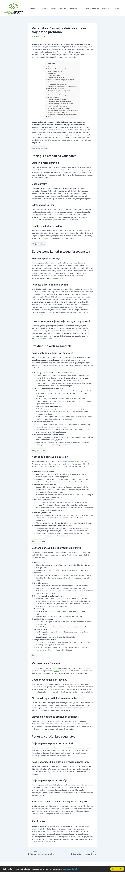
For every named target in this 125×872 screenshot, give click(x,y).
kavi (50, 637)
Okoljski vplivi (52, 73)
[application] (37, 8)
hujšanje (60, 278)
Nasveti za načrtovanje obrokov (57, 93)
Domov (33, 8)
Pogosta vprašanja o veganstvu (56, 106)
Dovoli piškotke (117, 869)
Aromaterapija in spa (59, 8)
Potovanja (116, 8)
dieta (40, 55)
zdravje (56, 671)
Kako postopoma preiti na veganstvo (59, 90)
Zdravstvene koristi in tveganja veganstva (60, 79)
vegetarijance (46, 238)
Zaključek (49, 117)
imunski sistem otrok (83, 748)
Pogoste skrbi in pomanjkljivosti (57, 84)
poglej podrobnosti (70, 869)
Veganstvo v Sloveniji (53, 97)
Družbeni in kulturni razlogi (56, 77)
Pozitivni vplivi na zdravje (55, 82)
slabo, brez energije (45, 338)
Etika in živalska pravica (55, 71)
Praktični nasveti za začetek (55, 88)
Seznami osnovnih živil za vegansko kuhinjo (61, 95)
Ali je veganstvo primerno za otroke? (59, 108)
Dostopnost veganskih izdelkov (57, 99)
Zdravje (43, 8)
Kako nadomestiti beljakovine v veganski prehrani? (63, 110)
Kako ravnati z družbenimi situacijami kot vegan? (62, 114)
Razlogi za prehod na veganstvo (56, 69)
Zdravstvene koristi (54, 75)
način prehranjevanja (80, 461)
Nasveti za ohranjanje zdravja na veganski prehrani (63, 86)
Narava (104, 8)
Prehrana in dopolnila (91, 8)
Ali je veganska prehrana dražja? (57, 112)
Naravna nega (75, 8)
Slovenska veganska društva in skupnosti (60, 103)
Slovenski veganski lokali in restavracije (59, 101)
